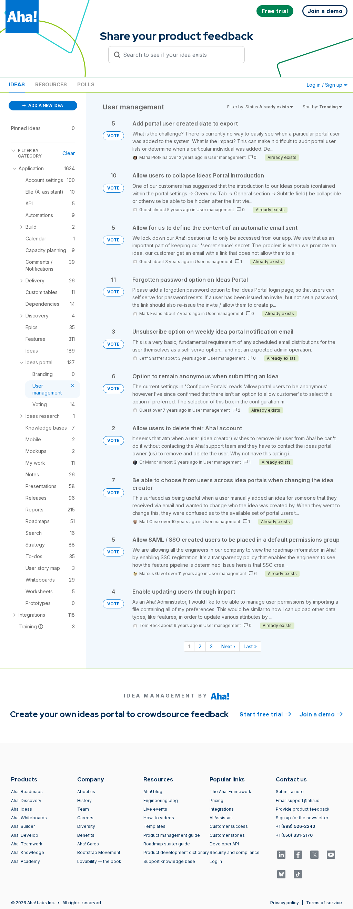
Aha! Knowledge (27, 852)
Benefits (85, 835)
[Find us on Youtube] (330, 854)
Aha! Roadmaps (27, 791)
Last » (250, 646)
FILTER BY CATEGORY (30, 153)
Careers (85, 817)
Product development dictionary (176, 852)
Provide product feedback (303, 809)
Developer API (224, 843)
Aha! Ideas (21, 809)
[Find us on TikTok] (297, 874)
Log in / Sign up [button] (325, 85)
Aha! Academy (25, 861)
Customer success (229, 826)
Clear (68, 153)
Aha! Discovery (26, 800)
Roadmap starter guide (166, 843)
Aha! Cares (88, 843)
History (84, 800)
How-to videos (158, 817)
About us (86, 791)
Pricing (216, 800)
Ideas (17, 84)
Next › (228, 646)
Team (83, 809)
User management (227, 157)
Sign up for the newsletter (302, 817)
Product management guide (171, 835)
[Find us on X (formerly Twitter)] (314, 854)
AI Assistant (221, 817)
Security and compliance (235, 852)
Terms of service (324, 902)
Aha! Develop (24, 835)
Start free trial (265, 714)
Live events (155, 809)
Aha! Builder (23, 826)
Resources (51, 84)
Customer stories (227, 835)
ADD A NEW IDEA (45, 105)
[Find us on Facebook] (297, 854)
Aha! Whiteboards (29, 817)
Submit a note (290, 791)
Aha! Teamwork (26, 843)
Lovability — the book (99, 861)
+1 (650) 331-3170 (294, 835)
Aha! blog (152, 791)
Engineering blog (160, 800)
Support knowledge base (169, 861)
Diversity (86, 826)
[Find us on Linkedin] (281, 854)
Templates (154, 826)
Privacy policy (284, 902)
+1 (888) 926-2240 (295, 826)
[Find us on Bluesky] (281, 874)
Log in (216, 861)
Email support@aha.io (298, 800)
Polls (85, 84)
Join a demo (321, 714)
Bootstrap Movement (98, 852)
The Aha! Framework (230, 791)
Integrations (222, 809)
